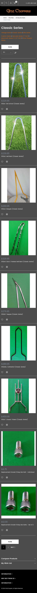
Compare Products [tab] (9, 559)
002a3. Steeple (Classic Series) (12, 209)
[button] (2, 109)
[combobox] (7, 52)
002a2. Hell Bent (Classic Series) (12, 156)
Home (4, 18)
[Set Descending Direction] (15, 52)
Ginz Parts (11, 18)
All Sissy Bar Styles (20, 18)
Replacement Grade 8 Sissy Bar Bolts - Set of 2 (17, 525)
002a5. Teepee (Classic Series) (12, 314)
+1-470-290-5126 (31, 3)
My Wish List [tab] (6, 563)
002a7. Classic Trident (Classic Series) (14, 419)
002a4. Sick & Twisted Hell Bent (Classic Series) (17, 262)
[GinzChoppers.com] (18, 11)
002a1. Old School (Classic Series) (13, 104)
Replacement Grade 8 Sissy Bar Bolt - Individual (17, 472)
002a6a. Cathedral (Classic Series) (13, 367)
